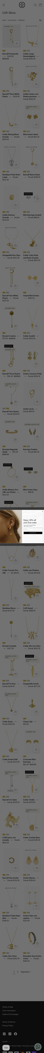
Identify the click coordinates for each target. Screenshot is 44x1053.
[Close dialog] (43, 511)
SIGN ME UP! (33, 532)
